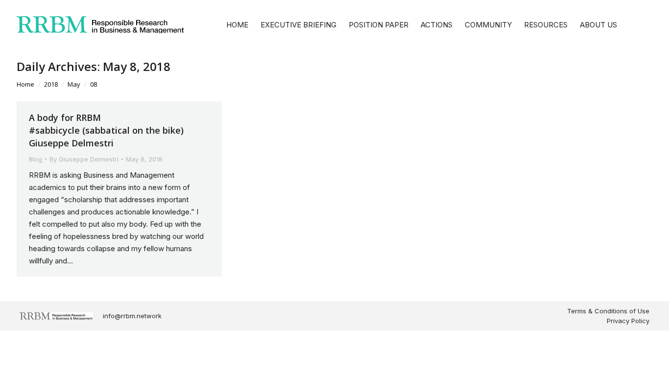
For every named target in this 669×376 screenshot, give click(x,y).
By (84, 159)
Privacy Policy (628, 321)
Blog (35, 159)
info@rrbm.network (132, 316)
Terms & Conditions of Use (608, 311)
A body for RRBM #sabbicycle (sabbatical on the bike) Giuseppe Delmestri (106, 130)
